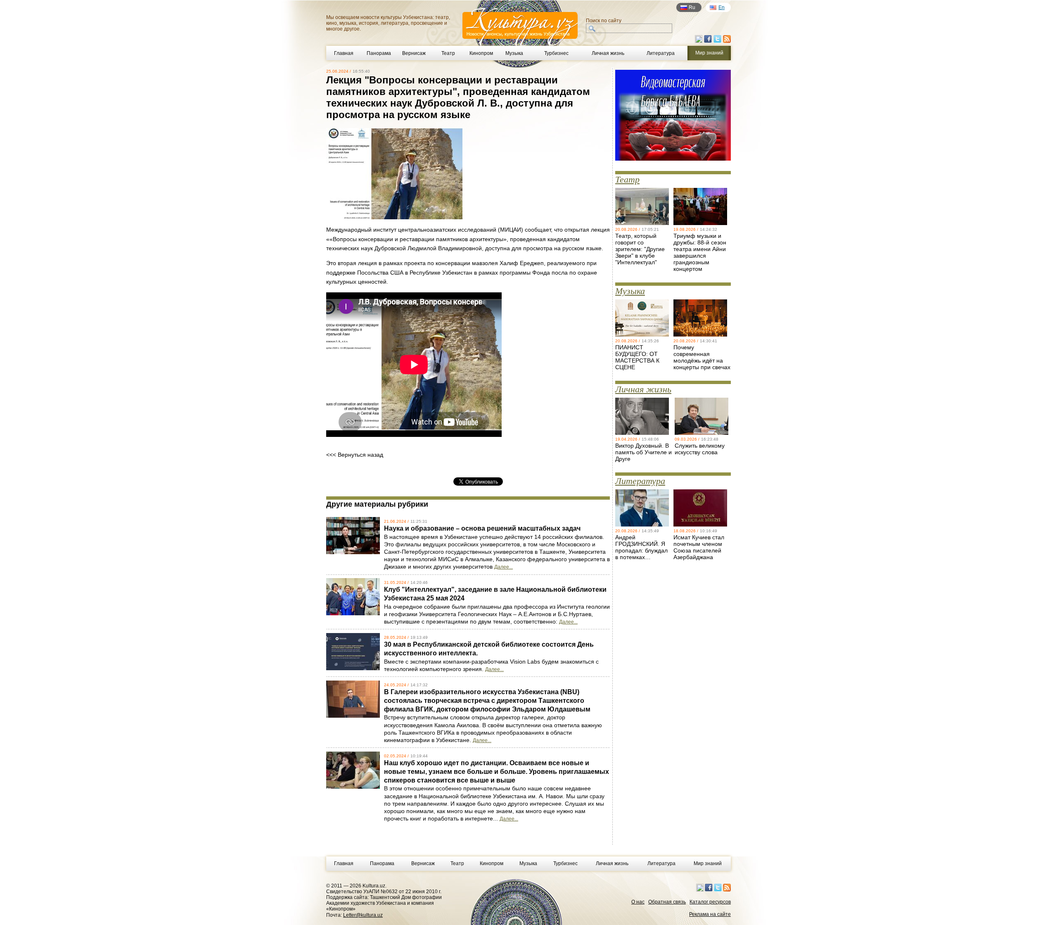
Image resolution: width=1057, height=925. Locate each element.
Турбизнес (556, 53)
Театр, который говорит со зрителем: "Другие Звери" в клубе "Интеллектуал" (640, 249)
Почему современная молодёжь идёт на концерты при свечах (701, 357)
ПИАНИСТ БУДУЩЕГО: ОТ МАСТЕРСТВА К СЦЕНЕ (637, 357)
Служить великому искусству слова (700, 448)
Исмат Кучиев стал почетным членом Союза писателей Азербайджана (698, 547)
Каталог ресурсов (710, 902)
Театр (448, 53)
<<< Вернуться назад (354, 454)
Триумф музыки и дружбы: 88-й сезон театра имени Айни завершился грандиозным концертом (699, 252)
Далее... (503, 567)
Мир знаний (708, 863)
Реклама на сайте (710, 914)
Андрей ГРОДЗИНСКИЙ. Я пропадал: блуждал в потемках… (641, 547)
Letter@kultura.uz (363, 915)
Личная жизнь (608, 53)
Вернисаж (414, 53)
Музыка (514, 53)
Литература (661, 53)
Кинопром (481, 53)
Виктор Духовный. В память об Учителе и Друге (643, 452)
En (721, 7)
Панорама (379, 53)
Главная (343, 53)
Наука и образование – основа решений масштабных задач (482, 528)
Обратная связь (667, 902)
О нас (638, 902)
